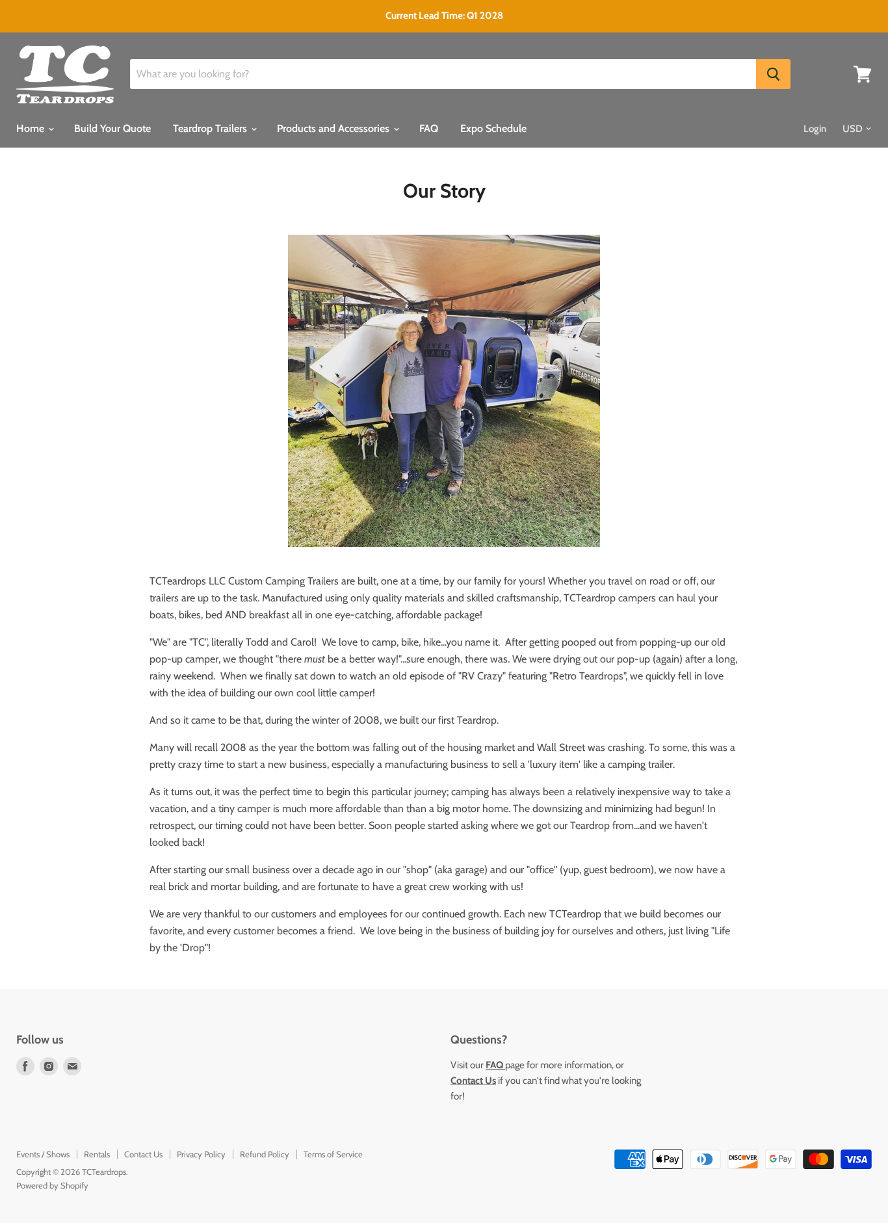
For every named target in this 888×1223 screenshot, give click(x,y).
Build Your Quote (112, 128)
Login (814, 129)
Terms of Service (333, 1154)
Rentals (97, 1154)
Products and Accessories (334, 128)
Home (31, 128)
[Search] (773, 74)
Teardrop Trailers (211, 128)
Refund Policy (264, 1154)
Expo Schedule (493, 128)
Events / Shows (43, 1154)
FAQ (428, 128)
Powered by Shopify (52, 1185)
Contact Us (143, 1154)
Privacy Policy (201, 1154)
